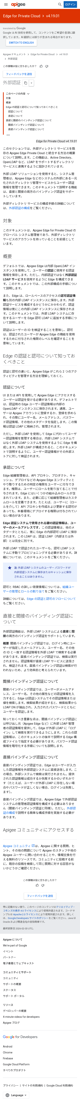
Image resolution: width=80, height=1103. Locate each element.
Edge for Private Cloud (21, 16)
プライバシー (11, 1085)
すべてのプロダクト (14, 1070)
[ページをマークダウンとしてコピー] (25, 83)
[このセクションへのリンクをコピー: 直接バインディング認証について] (62, 757)
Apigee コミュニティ (17, 846)
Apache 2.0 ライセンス (25, 914)
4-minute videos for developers (21, 1016)
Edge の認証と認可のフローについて (51, 599)
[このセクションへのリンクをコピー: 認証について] (29, 387)
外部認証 (12, 58)
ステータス (9, 990)
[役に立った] (41, 66)
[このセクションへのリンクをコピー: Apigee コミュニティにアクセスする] (6, 836)
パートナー (9, 957)
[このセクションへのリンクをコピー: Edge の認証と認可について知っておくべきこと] (29, 362)
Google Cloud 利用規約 (60, 1085)
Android (7, 1046)
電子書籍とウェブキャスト (18, 963)
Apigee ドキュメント (14, 54)
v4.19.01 (53, 16)
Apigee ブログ (11, 1022)
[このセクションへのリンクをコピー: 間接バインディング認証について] (62, 682)
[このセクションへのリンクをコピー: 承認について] (29, 468)
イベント (8, 951)
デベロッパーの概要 (14, 1010)
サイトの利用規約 (32, 1085)
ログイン (70, 4)
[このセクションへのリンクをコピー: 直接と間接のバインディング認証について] (19, 622)
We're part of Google (15, 945)
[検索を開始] (60, 4)
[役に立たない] (46, 66)
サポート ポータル (13, 996)
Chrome (7, 1052)
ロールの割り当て (33, 591)
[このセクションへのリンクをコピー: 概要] (15, 257)
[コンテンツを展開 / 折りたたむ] (28, 94)
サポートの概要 (12, 984)
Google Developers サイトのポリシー (28, 918)
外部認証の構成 (19, 208)
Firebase (8, 1058)
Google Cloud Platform (16, 1064)
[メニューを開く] (6, 4)
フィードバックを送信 (19, 74)
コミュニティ (10, 978)
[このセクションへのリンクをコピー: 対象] (15, 221)
